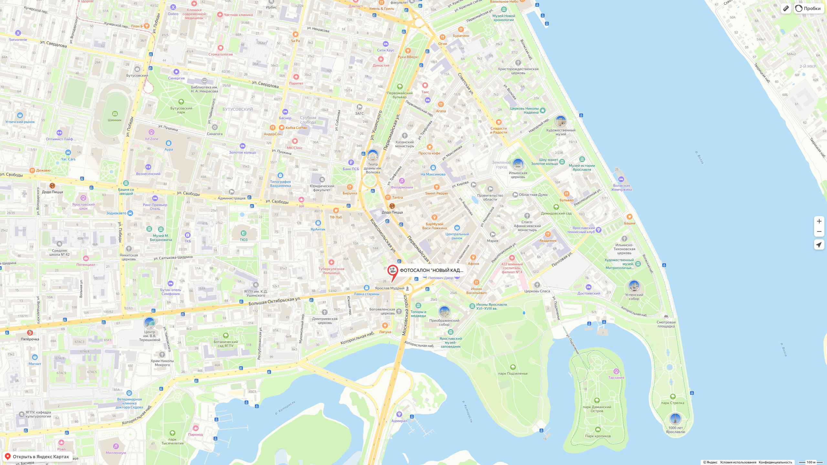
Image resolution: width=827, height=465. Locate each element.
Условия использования (738, 462)
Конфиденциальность (775, 462)
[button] (786, 8)
